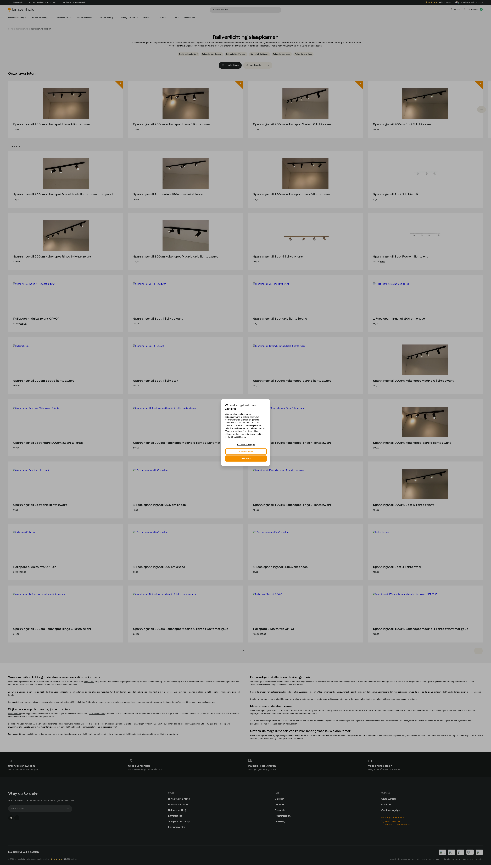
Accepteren (246, 458)
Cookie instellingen (246, 444)
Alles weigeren (246, 451)
